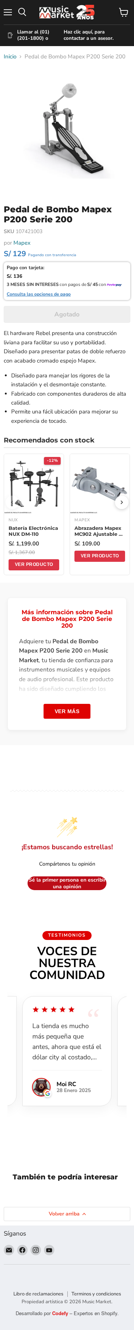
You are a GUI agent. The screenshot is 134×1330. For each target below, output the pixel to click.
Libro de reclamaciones (38, 1294)
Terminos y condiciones (96, 1294)
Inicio (10, 57)
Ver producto (34, 564)
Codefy (61, 1313)
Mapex (22, 243)
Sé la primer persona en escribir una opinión (67, 883)
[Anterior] (12, 502)
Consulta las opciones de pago (39, 294)
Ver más (67, 711)
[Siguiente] (121, 502)
